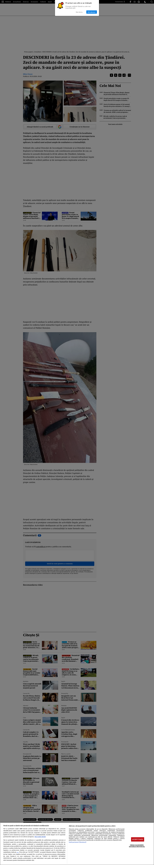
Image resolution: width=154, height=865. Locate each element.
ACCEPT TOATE (137, 839)
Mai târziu (79, 12)
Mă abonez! (92, 12)
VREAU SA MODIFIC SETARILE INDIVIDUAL (137, 845)
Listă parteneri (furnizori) (77, 842)
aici (18, 852)
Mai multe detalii (40, 836)
